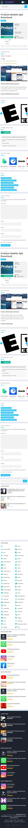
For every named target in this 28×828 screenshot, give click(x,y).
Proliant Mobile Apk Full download (9, 185)
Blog (11, 820)
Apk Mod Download (20, 814)
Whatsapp (24, 46)
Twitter (8, 46)
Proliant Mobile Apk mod (7, 187)
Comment (3, 203)
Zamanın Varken (14, 817)
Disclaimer (17, 821)
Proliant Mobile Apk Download (9, 61)
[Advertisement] (14, 525)
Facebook (3, 46)
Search (25, 481)
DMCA (14, 820)
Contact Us (22, 821)
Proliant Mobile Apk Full (7, 183)
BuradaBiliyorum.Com (6, 816)
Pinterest (14, 46)
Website (2, 233)
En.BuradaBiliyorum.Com (20, 816)
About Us (7, 820)
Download (6, 132)
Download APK (8, 37)
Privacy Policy (20, 820)
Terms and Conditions (9, 821)
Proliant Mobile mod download (8, 190)
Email (2, 227)
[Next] (26, 113)
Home (2, 12)
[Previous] (1, 113)
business (6, 12)
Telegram (19, 46)
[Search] (25, 6)
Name (2, 221)
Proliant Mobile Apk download (9, 63)
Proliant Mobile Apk (6, 178)
